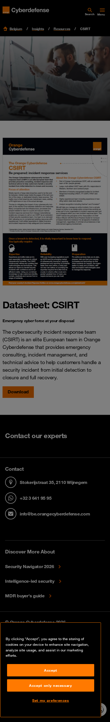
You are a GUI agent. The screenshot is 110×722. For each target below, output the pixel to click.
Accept (50, 670)
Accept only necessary (50, 685)
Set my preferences (50, 700)
